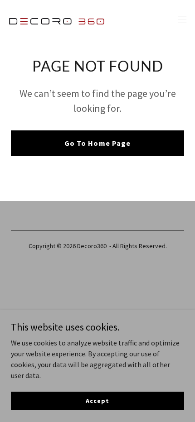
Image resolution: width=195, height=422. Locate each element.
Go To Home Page (97, 143)
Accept (97, 400)
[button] (182, 19)
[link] (58, 19)
